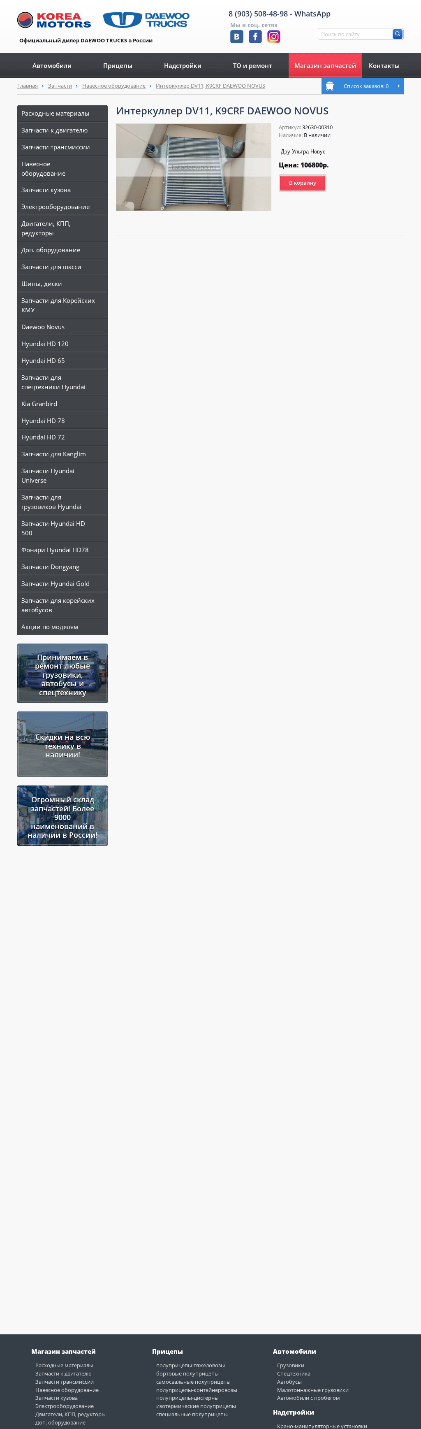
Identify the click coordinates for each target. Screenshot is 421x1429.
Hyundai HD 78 (43, 420)
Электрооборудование (55, 206)
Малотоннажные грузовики (313, 1390)
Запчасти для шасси (51, 267)
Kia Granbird (39, 404)
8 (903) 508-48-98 (258, 14)
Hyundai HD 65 (43, 360)
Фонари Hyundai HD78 (55, 550)
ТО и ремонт (252, 65)
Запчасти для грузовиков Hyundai (51, 502)
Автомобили (52, 65)
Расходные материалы (55, 113)
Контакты (384, 65)
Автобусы (289, 1381)
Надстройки (182, 65)
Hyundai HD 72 (43, 437)
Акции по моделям (49, 627)
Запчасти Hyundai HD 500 (53, 528)
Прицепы (117, 65)
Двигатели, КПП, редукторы (46, 228)
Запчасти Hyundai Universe (47, 475)
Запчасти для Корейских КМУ (58, 305)
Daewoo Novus (43, 327)
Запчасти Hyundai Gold (55, 583)
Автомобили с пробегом (308, 1397)
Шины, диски (41, 283)
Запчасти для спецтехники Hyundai (53, 382)
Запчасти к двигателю (54, 130)
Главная (27, 85)
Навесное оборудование (114, 85)
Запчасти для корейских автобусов (58, 605)
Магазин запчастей (325, 65)
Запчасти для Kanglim (53, 454)
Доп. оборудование (50, 250)
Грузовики (290, 1365)
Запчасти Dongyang (50, 566)
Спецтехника (293, 1373)
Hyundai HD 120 (45, 343)
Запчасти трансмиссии (55, 147)
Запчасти (60, 85)
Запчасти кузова (46, 190)
